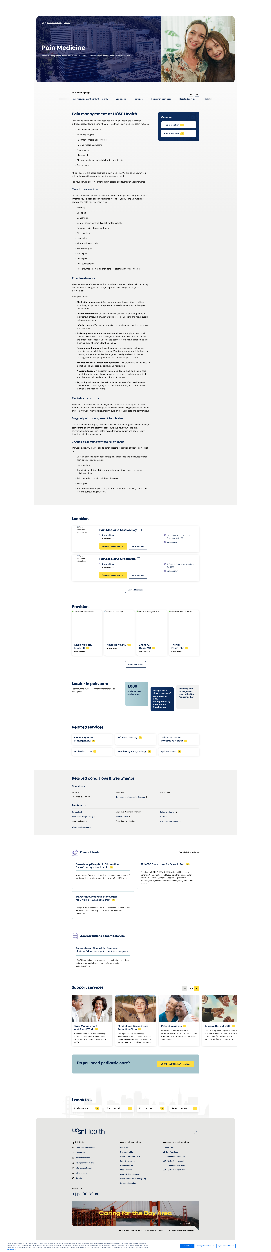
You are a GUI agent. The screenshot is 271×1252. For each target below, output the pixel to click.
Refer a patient (138, 546)
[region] (135, 1246)
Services (67, 23)
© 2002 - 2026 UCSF (185, 1223)
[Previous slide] (191, 94)
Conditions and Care (54, 23)
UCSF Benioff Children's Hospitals (175, 1064)
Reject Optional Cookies (226, 1246)
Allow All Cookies (187, 1246)
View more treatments (81, 827)
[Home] (89, 1131)
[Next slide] (197, 94)
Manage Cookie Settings (205, 1246)
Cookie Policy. (12, 1249)
